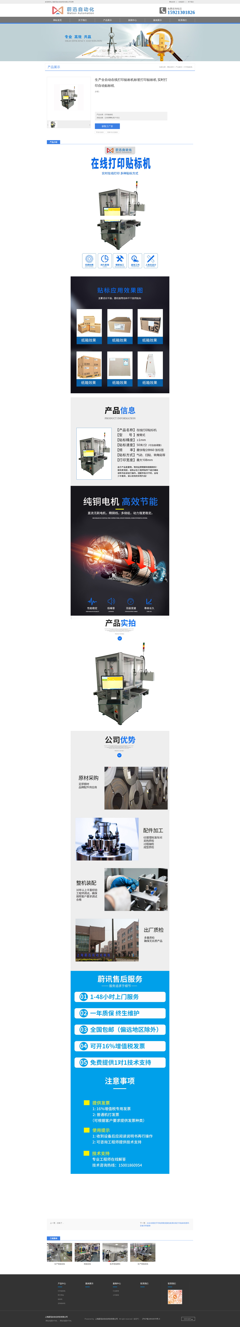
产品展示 (179, 67)
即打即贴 (61, 1295)
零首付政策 (100, 132)
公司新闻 (116, 1295)
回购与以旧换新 (112, 132)
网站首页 (172, 2)
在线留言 (181, 2)
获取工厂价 (107, 126)
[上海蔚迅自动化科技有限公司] (73, 15)
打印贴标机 (188, 67)
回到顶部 (187, 1319)
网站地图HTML (52, 1321)
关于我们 (191, 2)
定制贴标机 (61, 1303)
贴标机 (60, 1299)
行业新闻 (116, 1291)
